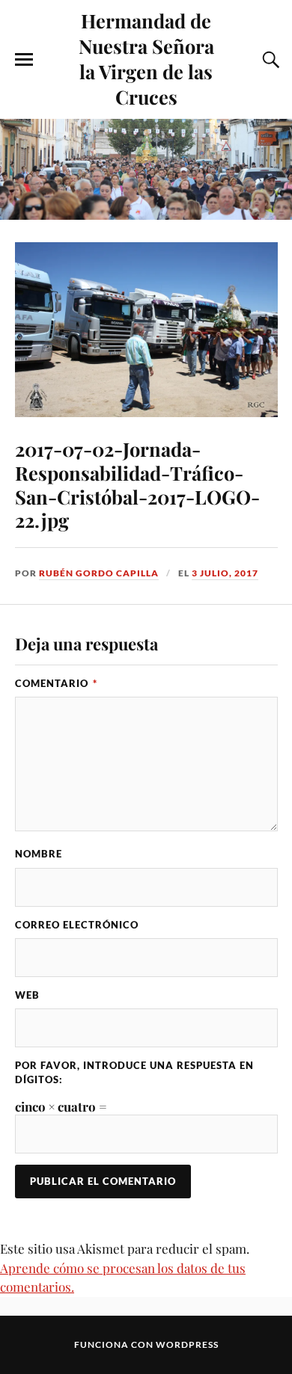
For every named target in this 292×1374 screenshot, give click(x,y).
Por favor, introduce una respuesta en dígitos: (134, 1072)
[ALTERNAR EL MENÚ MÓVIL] (24, 60)
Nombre (38, 854)
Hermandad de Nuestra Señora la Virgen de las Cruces (146, 58)
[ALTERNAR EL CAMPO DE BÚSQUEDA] (269, 60)
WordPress (187, 1344)
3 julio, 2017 (225, 573)
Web (27, 995)
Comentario (56, 683)
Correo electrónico (77, 925)
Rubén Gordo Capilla (99, 573)
